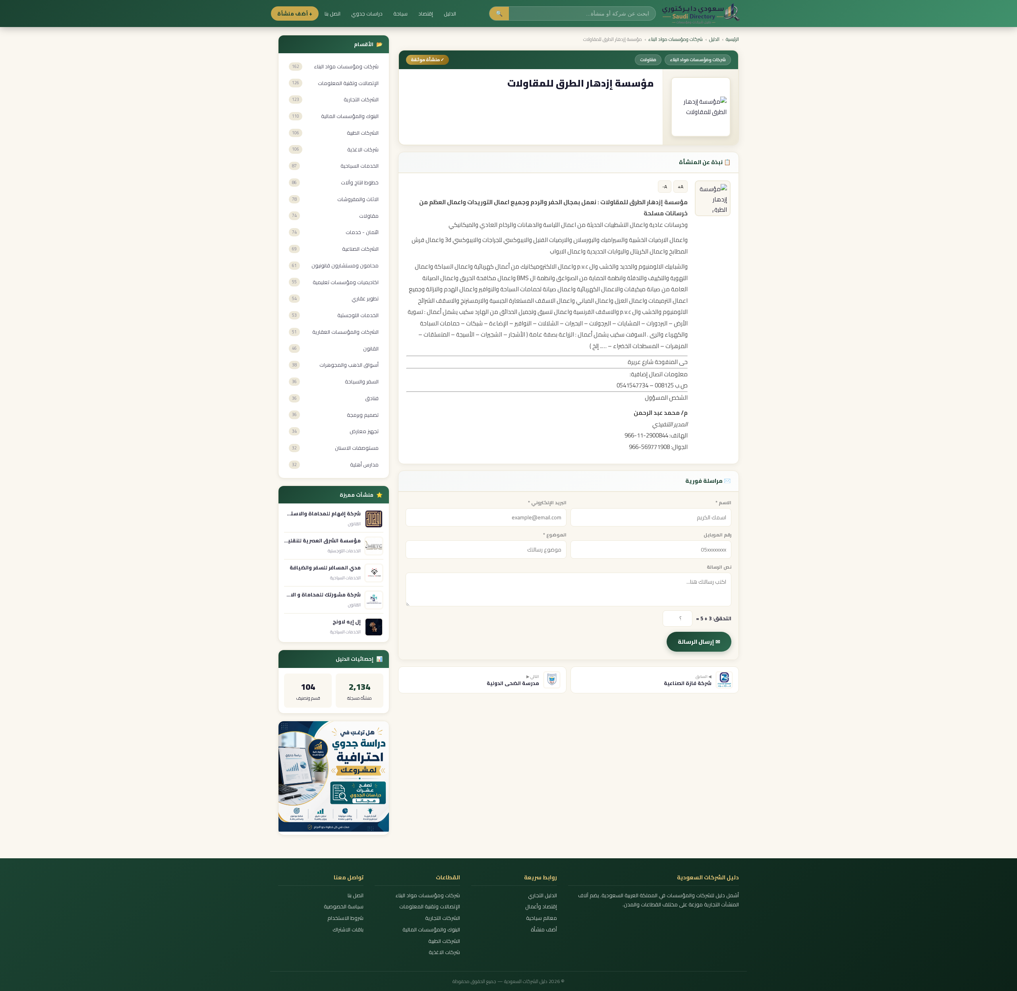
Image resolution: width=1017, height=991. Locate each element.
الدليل (450, 13)
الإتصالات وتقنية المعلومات (429, 906)
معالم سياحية (541, 918)
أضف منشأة (544, 929)
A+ (680, 186)
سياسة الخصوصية (343, 906)
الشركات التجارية (442, 918)
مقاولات (648, 60)
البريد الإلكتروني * (547, 502)
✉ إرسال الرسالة (699, 642)
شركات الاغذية (444, 952)
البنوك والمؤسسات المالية (431, 929)
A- (664, 186)
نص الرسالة (719, 567)
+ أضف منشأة (294, 13)
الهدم (450, 289)
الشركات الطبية (444, 941)
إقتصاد (425, 13)
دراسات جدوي (367, 13)
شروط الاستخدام (345, 918)
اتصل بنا (332, 13)
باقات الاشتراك (348, 929)
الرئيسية (732, 39)
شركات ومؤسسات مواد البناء (675, 39)
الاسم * (723, 502)
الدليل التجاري (542, 895)
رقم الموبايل (717, 534)
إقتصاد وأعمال (541, 906)
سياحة (400, 13)
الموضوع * (555, 534)
